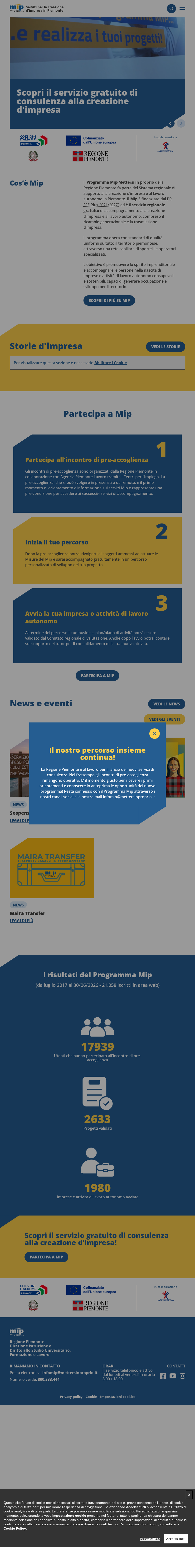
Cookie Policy (15, 1528)
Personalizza (150, 1539)
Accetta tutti (175, 1539)
